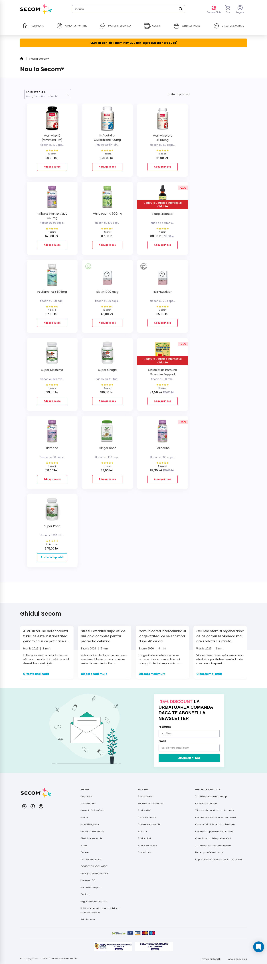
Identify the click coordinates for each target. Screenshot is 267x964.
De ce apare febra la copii (209, 852)
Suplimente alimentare (150, 803)
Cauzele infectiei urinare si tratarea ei (215, 817)
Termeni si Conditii (211, 959)
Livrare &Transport (90, 887)
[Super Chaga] (107, 354)
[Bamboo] (52, 432)
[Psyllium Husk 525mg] (52, 276)
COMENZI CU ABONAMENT (94, 866)
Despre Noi (86, 796)
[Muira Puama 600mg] (107, 198)
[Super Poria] (52, 510)
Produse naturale (147, 845)
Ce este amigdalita (206, 803)
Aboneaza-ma (189, 758)
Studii (83, 845)
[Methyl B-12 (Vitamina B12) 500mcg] (52, 120)
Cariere (84, 852)
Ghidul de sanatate (91, 838)
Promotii (142, 831)
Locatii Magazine (89, 824)
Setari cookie (87, 919)
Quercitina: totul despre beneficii (213, 838)
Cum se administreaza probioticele (214, 824)
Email (162, 741)
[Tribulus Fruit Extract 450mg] (52, 198)
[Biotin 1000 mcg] (107, 276)
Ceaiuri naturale (147, 817)
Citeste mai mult (36, 674)
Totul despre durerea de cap (211, 796)
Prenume (165, 726)
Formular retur (145, 796)
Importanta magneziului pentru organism (218, 859)
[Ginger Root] (107, 432)
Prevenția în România (92, 810)
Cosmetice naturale (149, 824)
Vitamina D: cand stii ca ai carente (214, 810)
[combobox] (128, 9)
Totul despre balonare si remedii (213, 845)
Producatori (144, 838)
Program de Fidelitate (92, 831)
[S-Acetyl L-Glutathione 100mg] (107, 120)
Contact (85, 894)
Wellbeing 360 (88, 803)
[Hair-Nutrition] (162, 276)
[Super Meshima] (52, 354)
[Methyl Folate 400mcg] (162, 120)
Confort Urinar (145, 852)
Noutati (84, 817)
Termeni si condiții (90, 859)
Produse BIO (144, 810)
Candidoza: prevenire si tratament (214, 831)
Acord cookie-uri (237, 959)
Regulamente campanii (93, 901)
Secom (38, 958)
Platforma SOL (88, 880)
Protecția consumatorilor (94, 873)
